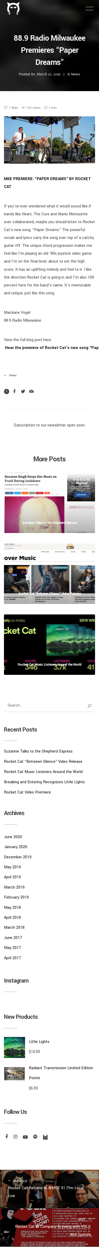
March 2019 (14, 887)
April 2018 (12, 917)
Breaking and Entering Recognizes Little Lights (44, 782)
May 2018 (12, 907)
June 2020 (13, 837)
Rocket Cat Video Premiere (27, 792)
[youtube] (25, 1137)
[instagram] (14, 1137)
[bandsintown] (44, 1137)
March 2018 (14, 927)
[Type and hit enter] (89, 706)
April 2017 (12, 958)
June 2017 (13, 938)
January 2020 (15, 847)
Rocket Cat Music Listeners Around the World (43, 772)
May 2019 (12, 867)
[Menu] (89, 8)
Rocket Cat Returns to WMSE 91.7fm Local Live (46, 1189)
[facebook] (6, 1137)
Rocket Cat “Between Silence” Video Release (43, 761)
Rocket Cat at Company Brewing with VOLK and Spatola (53, 1227)
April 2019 (12, 877)
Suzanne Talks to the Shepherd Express (38, 751)
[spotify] (34, 1137)
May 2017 (12, 948)
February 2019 (16, 897)
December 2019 (17, 857)
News (75, 74)
